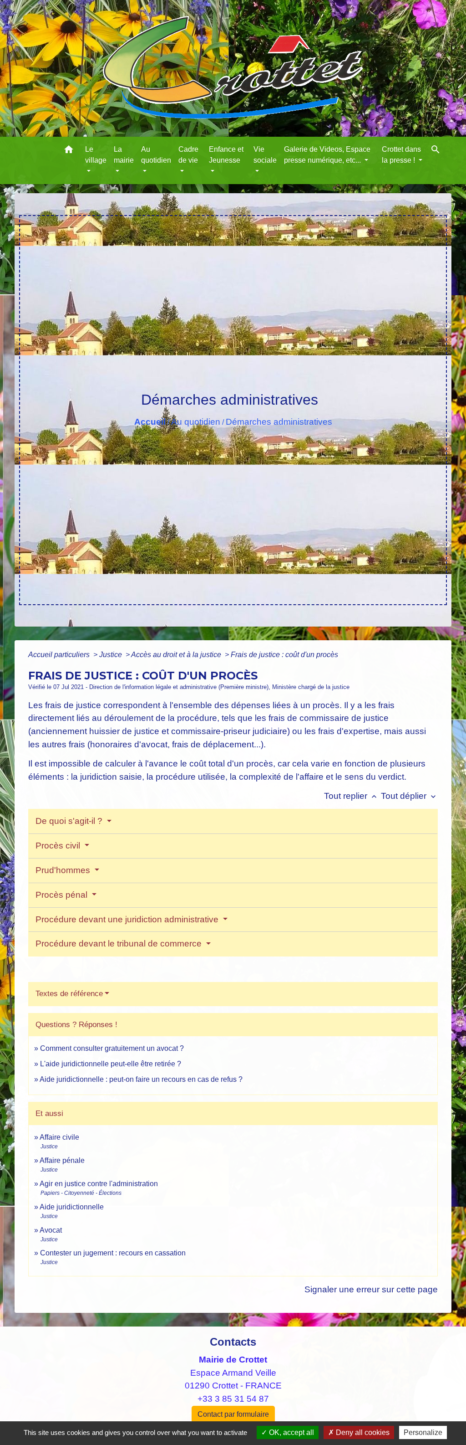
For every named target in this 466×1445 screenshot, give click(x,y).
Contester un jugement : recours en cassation (113, 1253)
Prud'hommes (63, 870)
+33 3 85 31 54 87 (233, 1399)
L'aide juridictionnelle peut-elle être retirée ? (110, 1064)
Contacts (233, 1342)
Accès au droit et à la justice (177, 654)
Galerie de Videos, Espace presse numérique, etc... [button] (327, 154)
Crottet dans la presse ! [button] (401, 154)
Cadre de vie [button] (188, 154)
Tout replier (351, 796)
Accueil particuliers (59, 654)
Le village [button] (95, 154)
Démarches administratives (279, 422)
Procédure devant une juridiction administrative (128, 919)
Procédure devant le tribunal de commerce (119, 943)
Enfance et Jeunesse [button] (226, 154)
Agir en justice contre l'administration (99, 1184)
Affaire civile (59, 1137)
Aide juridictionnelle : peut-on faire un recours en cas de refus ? (141, 1079)
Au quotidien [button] (156, 154)
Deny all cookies (362, 1432)
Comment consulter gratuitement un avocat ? (112, 1048)
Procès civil (58, 845)
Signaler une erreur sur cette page (371, 1289)
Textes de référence (69, 993)
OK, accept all (290, 1432)
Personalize (423, 1432)
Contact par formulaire (233, 1414)
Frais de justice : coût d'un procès (284, 654)
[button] (68, 151)
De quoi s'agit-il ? (70, 821)
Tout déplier (409, 796)
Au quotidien (195, 422)
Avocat (51, 1230)
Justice (111, 654)
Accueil (150, 422)
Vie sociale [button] (265, 154)
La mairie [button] (124, 154)
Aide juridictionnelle (72, 1207)
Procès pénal (62, 895)
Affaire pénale (62, 1160)
